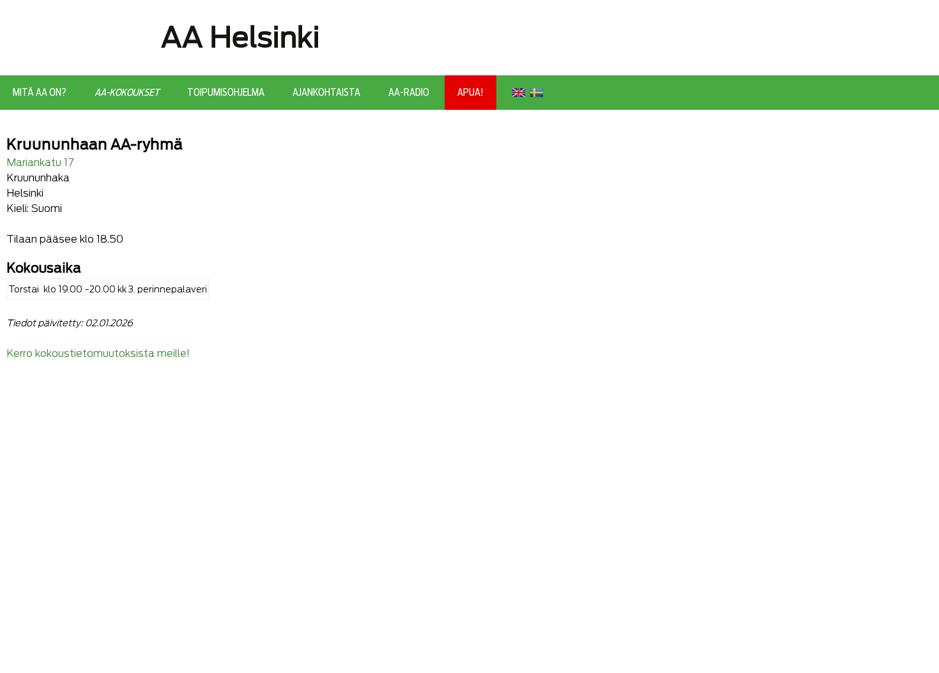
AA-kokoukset (127, 92)
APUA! (470, 92)
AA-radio (408, 92)
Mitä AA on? (39, 92)
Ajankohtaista (326, 92)
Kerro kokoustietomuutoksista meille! (98, 353)
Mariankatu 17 (40, 162)
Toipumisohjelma (225, 92)
